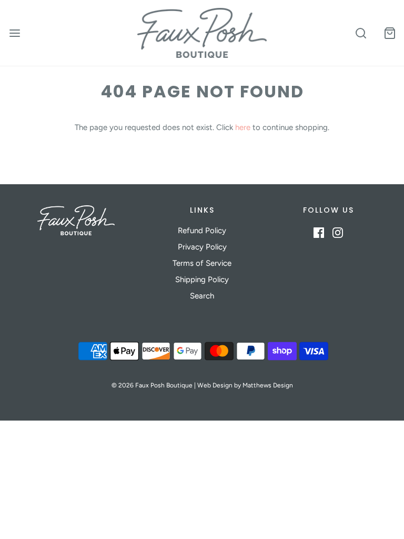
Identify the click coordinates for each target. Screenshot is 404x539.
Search (202, 296)
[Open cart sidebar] (389, 32)
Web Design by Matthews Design (245, 385)
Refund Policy (202, 230)
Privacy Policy (202, 247)
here (242, 127)
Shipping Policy (202, 279)
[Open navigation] (14, 32)
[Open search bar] (360, 32)
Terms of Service (202, 263)
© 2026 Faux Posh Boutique (152, 385)
